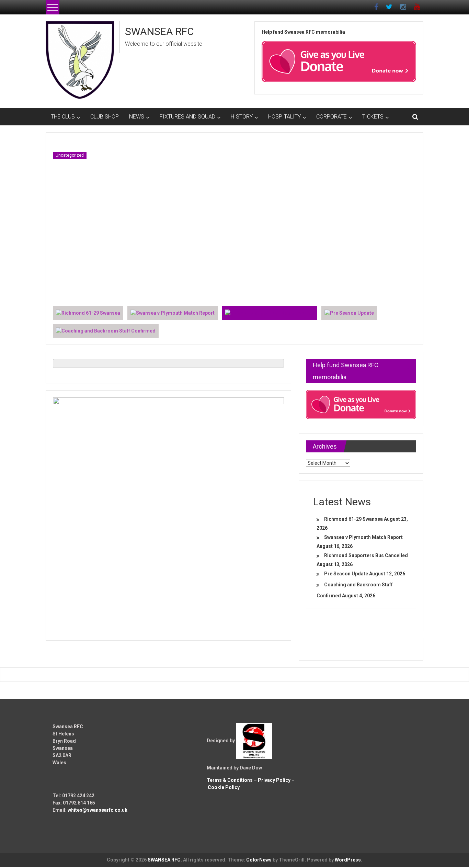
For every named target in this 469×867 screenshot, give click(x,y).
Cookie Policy (224, 787)
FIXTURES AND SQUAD (187, 116)
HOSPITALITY (284, 116)
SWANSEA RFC (159, 31)
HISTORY (242, 116)
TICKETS (373, 116)
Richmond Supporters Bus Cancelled (366, 555)
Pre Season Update (346, 573)
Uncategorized (70, 155)
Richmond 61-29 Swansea (353, 519)
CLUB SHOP (104, 116)
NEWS (136, 116)
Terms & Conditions (230, 780)
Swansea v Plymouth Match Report (363, 537)
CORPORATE (331, 116)
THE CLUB (63, 116)
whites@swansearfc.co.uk (97, 810)
